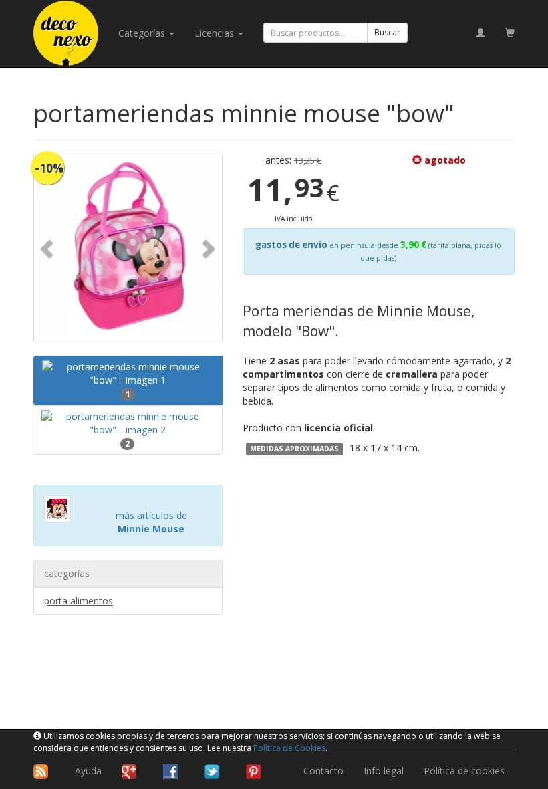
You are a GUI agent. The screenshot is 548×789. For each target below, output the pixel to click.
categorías (143, 33)
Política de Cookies (289, 748)
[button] (48, 248)
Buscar (387, 32)
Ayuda (88, 770)
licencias (215, 33)
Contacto (323, 770)
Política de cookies (464, 770)
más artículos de (151, 522)
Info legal (384, 770)
